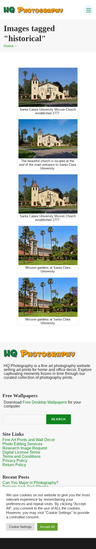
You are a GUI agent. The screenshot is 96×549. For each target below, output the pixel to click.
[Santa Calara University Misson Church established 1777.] (48, 87)
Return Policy (14, 465)
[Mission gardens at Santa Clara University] (48, 245)
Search (58, 419)
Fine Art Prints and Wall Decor (28, 440)
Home (9, 46)
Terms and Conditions (21, 456)
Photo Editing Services (22, 444)
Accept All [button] (47, 527)
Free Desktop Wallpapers (45, 402)
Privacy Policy (14, 461)
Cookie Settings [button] (20, 527)
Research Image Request (24, 448)
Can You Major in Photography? (30, 483)
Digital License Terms (21, 452)
